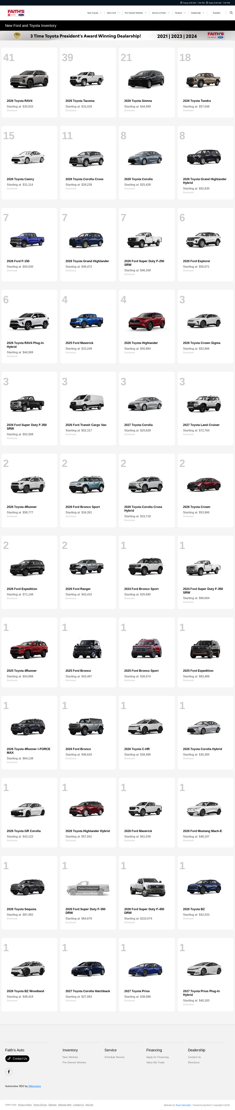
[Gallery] (117, 35)
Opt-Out (89, 1105)
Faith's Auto (11, 1105)
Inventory (70, 1050)
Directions (194, 1062)
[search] (231, 13)
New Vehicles (70, 1057)
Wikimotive (34, 1086)
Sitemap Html (64, 1105)
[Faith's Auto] (21, 12)
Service (110, 1050)
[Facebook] (8, 1071)
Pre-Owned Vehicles (74, 1062)
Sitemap (52, 1105)
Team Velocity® (183, 1105)
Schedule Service (114, 1057)
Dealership (196, 1050)
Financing (154, 1050)
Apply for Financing (157, 1057)
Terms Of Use (40, 1105)
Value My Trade (155, 1062)
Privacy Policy (25, 1105)
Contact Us (19, 1058)
